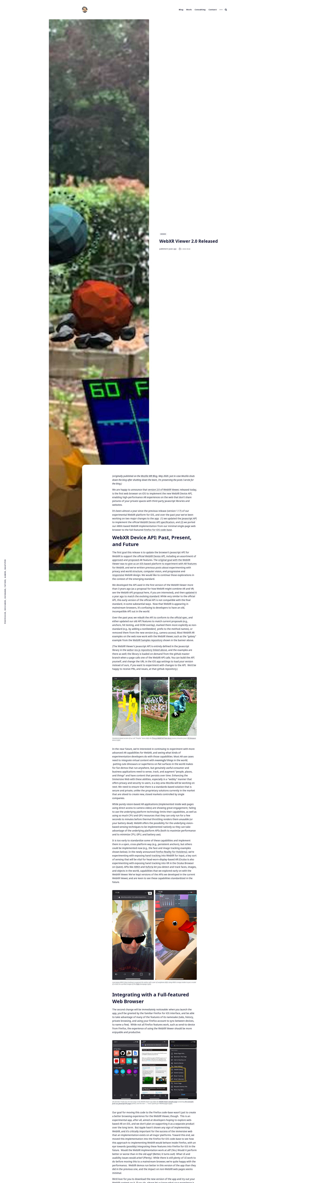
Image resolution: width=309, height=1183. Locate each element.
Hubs (137, 984)
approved (117, 560)
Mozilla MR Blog (149, 476)
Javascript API (189, 518)
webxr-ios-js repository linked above (147, 650)
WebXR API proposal (132, 592)
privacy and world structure (127, 571)
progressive (173, 571)
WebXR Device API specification (157, 522)
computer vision (152, 571)
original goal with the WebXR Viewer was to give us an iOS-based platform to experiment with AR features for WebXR (154, 563)
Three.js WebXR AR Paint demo (162, 738)
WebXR (163, 234)
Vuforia (149, 866)
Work (189, 9)
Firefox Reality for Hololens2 (171, 851)
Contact (213, 9)
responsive (118, 575)
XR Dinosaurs (191, 738)
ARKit (137, 866)
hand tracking (153, 855)
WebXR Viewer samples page (168, 1102)
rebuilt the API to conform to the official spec (162, 617)
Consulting (200, 9)
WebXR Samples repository (147, 640)
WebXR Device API (155, 556)
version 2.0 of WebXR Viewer (163, 489)
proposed (133, 560)
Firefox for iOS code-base (158, 529)
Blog (181, 9)
